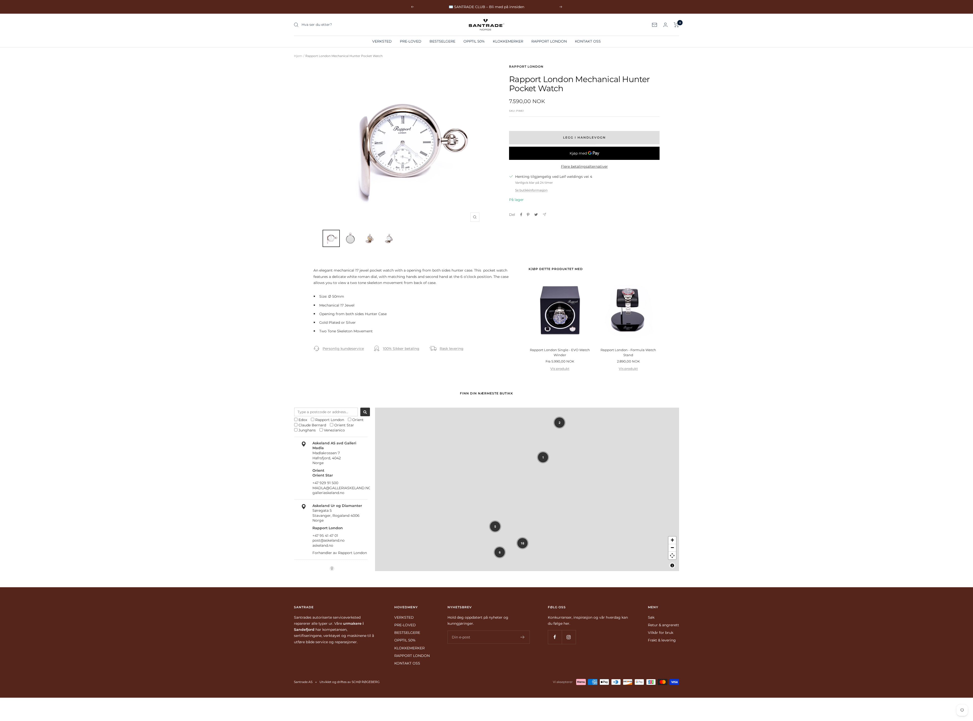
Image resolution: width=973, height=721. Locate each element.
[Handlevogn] (676, 24)
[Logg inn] (665, 25)
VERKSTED (382, 41)
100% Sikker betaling (401, 348)
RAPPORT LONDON (549, 41)
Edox (302, 420)
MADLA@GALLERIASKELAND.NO (341, 488)
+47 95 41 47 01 (325, 535)
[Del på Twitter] (536, 214)
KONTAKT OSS (588, 41)
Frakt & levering (662, 640)
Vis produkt (559, 369)
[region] (527, 489)
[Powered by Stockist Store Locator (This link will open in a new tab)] (331, 568)
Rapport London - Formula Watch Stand (628, 352)
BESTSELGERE (442, 41)
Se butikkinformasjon (531, 190)
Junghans (307, 430)
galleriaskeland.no (328, 492)
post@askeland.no (328, 540)
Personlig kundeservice (343, 348)
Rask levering (451, 348)
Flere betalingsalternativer (584, 166)
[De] (544, 214)
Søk (651, 617)
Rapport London (526, 66)
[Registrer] (522, 637)
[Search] (365, 412)
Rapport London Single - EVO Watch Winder (560, 352)
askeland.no (322, 545)
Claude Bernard (312, 425)
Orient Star (344, 425)
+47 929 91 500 (325, 483)
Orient (358, 420)
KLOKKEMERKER (508, 41)
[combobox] (326, 412)
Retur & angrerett (663, 625)
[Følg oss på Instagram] (569, 637)
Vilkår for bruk (660, 632)
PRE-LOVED (410, 41)
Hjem (298, 56)
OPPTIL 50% (474, 41)
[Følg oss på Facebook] (555, 637)
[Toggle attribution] (672, 565)
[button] (559, 423)
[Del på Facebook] (521, 214)
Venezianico (334, 430)
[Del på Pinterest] (528, 214)
